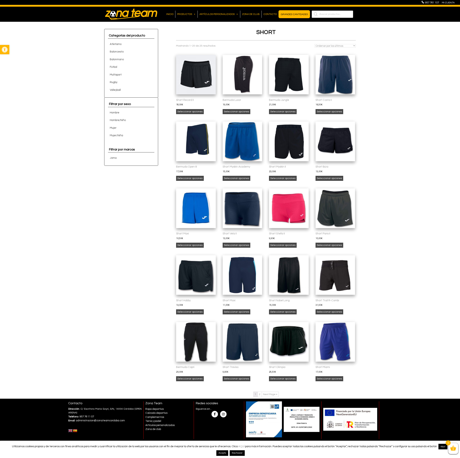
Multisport (116, 74)
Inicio (169, 14)
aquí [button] (443, 446)
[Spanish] (75, 430)
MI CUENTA (448, 2)
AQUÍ (241, 446)
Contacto (270, 14)
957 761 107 (433, 2)
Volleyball (115, 90)
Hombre (114, 112)
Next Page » (270, 394)
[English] (70, 430)
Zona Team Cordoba (131, 14)
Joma (113, 158)
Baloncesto (117, 51)
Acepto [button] (222, 453)
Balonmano (117, 59)
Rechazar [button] (237, 453)
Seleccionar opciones (190, 111)
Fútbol (113, 67)
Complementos (154, 417)
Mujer (113, 128)
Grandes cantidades (294, 14)
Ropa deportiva (154, 409)
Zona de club (251, 14)
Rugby (113, 82)
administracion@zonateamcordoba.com (100, 420)
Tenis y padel (153, 421)
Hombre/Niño (118, 120)
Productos (184, 14)
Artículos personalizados (217, 14)
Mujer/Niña (116, 135)
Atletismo (115, 44)
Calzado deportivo (156, 413)
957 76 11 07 (86, 416)
